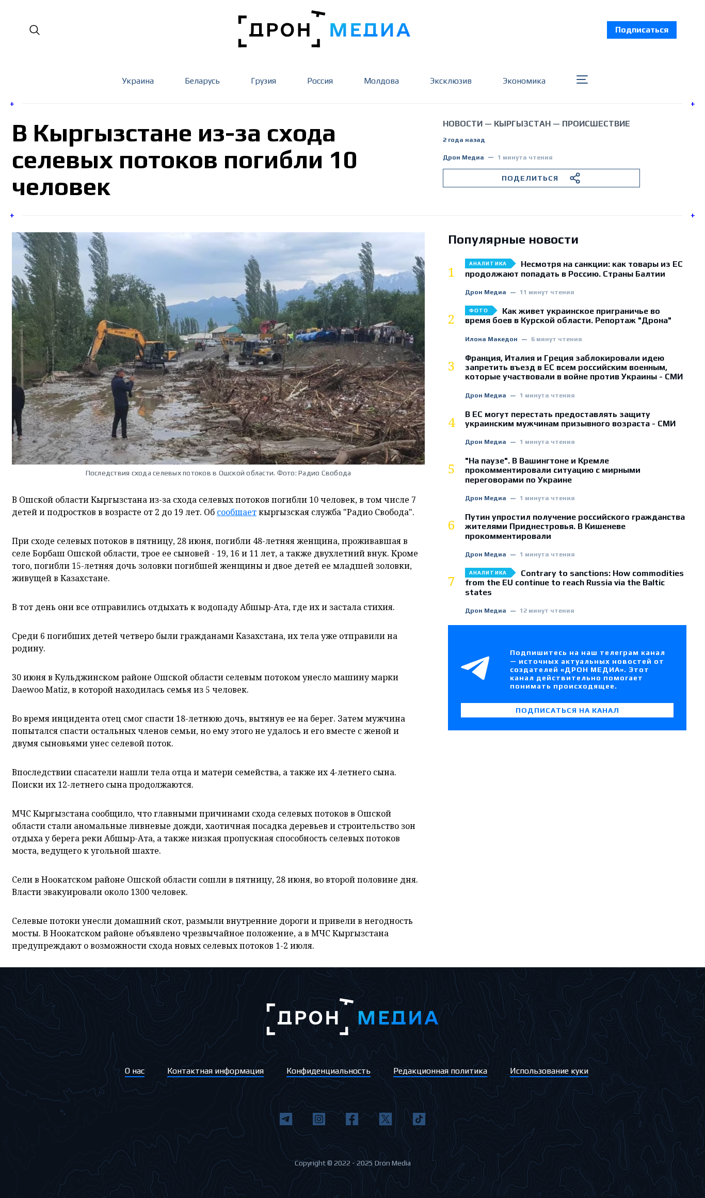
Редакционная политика (440, 1071)
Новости (463, 124)
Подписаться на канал (567, 710)
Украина (138, 81)
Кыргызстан (522, 124)
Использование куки (549, 1071)
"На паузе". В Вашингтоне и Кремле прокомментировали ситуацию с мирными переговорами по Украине (552, 470)
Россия (320, 81)
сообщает (237, 512)
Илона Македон (491, 339)
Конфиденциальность (328, 1071)
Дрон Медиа (463, 157)
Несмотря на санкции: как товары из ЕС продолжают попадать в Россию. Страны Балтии (574, 269)
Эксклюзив (451, 81)
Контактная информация (215, 1071)
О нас (135, 1071)
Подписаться (641, 30)
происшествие (596, 124)
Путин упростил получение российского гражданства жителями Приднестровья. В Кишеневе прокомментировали (575, 527)
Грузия (263, 81)
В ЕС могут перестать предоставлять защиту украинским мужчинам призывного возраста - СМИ (570, 419)
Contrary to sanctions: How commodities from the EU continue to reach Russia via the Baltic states (574, 583)
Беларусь (202, 81)
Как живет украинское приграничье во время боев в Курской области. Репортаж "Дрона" (568, 316)
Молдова (381, 81)
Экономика (524, 81)
